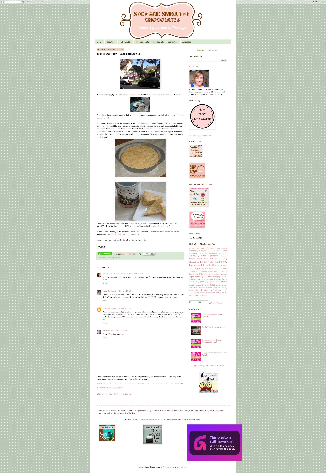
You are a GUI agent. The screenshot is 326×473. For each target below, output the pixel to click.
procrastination (215, 282)
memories (192, 279)
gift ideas (215, 274)
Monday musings (208, 253)
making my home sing (220, 277)
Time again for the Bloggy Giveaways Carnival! (211, 341)
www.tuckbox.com (122, 234)
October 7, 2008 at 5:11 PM (117, 330)
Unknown (123, 254)
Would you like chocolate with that (208, 263)
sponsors (207, 290)
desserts (196, 271)
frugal (209, 274)
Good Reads (158, 42)
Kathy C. (106, 291)
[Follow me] (205, 50)
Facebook (210, 251)
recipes (211, 284)
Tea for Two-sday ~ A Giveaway (213, 327)
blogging (198, 268)
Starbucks (224, 256)
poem (202, 281)
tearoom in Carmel (132, 94)
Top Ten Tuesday (206, 262)
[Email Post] (140, 254)
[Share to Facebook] (152, 254)
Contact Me (173, 42)
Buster (203, 248)
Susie (105, 330)
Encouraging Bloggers (197, 250)
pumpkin (224, 281)
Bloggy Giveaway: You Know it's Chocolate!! (208, 365)
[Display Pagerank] (215, 303)
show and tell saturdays (197, 288)
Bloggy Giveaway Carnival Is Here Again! (214, 353)
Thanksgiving (194, 262)
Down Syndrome (221, 248)
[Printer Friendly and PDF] (105, 254)
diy (209, 271)
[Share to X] (149, 254)
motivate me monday (205, 279)
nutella (221, 279)
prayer (207, 282)
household (208, 276)
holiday (200, 276)
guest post (223, 274)
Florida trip (218, 251)
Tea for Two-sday (108, 257)
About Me (111, 42)
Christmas (210, 248)
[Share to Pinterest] (154, 254)
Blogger (184, 467)
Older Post (179, 383)
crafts (191, 271)
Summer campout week (198, 258)
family (192, 273)
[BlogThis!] (147, 254)
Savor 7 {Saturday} (210, 255)
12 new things (194, 248)
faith (216, 271)
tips (216, 290)
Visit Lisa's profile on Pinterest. (200, 135)
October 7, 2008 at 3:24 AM (136, 273)
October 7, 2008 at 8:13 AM (121, 291)
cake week (209, 268)
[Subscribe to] (199, 50)
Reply (105, 283)
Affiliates (186, 42)
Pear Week (217, 253)
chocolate (218, 268)
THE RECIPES (125, 42)
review (218, 285)
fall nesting (223, 271)
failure (212, 271)
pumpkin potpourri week (198, 285)
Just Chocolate (142, 42)
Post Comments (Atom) (115, 388)
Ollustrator (167, 467)
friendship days (201, 274)
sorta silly (199, 290)
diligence (204, 271)
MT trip (198, 253)
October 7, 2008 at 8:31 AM (121, 308)
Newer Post (101, 383)
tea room (117, 257)
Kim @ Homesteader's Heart (114, 273)
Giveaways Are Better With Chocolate (212, 315)
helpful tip (193, 276)
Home (100, 42)
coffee (225, 268)
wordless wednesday (206, 292)
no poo (216, 279)
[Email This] (144, 254)
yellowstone (203, 295)
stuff (212, 290)
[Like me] (214, 50)
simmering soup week (213, 288)
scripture (224, 285)
